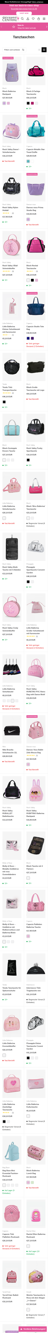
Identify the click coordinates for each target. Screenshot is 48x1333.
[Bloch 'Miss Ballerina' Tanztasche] (35, 486)
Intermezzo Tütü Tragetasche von (33, 989)
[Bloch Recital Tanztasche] (35, 245)
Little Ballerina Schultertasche (8, 507)
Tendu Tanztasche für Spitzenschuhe (11, 989)
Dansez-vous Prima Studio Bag (34, 208)
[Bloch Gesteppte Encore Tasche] (11, 428)
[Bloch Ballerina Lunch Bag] (35, 1150)
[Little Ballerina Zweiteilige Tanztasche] (11, 1084)
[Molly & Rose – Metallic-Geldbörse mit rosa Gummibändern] (11, 846)
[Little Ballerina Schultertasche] (11, 486)
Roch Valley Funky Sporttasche (34, 449)
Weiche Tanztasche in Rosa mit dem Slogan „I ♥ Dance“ (35, 1298)
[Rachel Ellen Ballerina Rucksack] (35, 1214)
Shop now (24, 13)
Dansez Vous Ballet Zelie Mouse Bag (34, 751)
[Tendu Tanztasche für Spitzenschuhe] (11, 967)
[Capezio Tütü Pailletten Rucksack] (11, 1214)
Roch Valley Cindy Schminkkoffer (10, 629)
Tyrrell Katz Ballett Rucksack (10, 1296)
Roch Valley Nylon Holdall (10, 208)
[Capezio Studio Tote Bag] (35, 306)
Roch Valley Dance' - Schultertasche (11, 150)
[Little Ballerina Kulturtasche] (35, 1084)
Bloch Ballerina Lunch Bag (33, 1171)
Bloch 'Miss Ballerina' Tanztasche (35, 507)
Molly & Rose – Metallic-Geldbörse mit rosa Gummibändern (10, 870)
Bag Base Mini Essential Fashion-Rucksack (10, 1173)
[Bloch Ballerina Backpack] (11, 71)
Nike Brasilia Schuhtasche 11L (9, 751)
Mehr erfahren (37, 2)
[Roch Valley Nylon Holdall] (11, 187)
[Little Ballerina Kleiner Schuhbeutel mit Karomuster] (11, 306)
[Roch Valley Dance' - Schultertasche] (11, 129)
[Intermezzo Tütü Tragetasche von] (35, 967)
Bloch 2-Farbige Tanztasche (33, 92)
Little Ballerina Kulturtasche (32, 1105)
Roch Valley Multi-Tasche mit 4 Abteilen (11, 568)
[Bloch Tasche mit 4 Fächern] (35, 846)
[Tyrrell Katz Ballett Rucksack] (11, 1275)
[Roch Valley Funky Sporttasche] (35, 428)
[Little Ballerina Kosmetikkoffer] (11, 1023)
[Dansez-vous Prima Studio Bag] (35, 187)
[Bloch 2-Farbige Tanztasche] (35, 71)
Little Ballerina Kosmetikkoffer (9, 1044)
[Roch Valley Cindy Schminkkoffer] (11, 607)
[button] (38, 18)
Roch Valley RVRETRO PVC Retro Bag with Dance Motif (35, 691)
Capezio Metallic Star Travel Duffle (35, 150)
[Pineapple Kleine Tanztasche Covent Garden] (35, 1023)
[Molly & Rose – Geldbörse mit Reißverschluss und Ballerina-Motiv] (11, 904)
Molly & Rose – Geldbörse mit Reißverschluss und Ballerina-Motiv (11, 928)
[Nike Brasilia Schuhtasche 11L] (11, 729)
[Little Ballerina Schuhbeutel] (11, 668)
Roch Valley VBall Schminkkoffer (10, 267)
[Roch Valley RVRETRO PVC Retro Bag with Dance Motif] (35, 668)
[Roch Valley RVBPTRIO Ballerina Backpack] (35, 790)
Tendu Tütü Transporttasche (9, 388)
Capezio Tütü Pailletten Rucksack (10, 1235)
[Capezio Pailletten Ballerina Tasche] (35, 904)
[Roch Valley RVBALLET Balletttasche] (11, 790)
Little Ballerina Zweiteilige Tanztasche (8, 1107)
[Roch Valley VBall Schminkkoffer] (11, 245)
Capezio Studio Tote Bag (35, 327)
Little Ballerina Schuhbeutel (8, 690)
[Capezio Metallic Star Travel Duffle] (35, 129)
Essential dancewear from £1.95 (24, 9)
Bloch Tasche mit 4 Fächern (34, 867)
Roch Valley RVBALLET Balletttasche (8, 813)
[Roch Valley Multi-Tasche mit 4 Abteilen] (11, 547)
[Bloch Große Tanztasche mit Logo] (35, 367)
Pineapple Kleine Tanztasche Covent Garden (34, 1046)
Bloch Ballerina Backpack (9, 92)
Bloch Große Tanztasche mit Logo (35, 388)
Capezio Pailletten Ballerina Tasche (34, 925)
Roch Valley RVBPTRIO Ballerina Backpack (35, 813)
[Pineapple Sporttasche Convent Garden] (35, 547)
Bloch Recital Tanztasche (32, 267)
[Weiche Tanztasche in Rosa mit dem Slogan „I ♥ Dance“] (35, 1275)
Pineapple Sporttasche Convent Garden (35, 570)
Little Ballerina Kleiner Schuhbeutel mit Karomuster (11, 329)
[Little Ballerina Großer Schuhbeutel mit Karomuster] (35, 607)
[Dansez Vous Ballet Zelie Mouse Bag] (35, 729)
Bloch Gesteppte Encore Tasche (9, 449)
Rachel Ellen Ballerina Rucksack (35, 1235)
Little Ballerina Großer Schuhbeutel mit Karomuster (35, 630)
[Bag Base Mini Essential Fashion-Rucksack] (11, 1150)
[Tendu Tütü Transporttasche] (11, 367)
